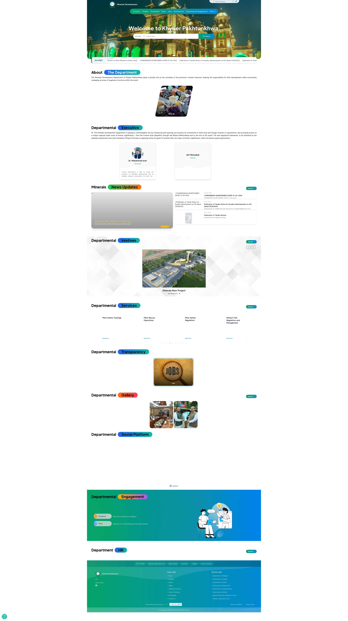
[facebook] (236, 2)
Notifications (179, 11)
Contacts (136, 11)
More (212, 11)
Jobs (170, 11)
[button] (4, 615)
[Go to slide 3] (177, 55)
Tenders (145, 11)
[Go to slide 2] (174, 55)
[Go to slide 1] (170, 55)
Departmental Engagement (197, 11)
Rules (164, 11)
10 (186, 343)
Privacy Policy (250, 604)
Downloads (155, 11)
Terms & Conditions (236, 604)
